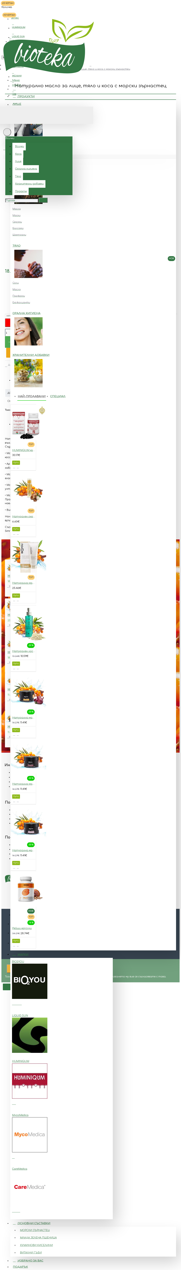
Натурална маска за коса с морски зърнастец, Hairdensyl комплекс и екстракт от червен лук (24, 717)
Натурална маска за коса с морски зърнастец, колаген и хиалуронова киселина (24, 784)
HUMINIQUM (20, 1061)
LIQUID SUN (20, 1015)
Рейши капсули (22, 928)
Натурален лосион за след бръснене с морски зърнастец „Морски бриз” (24, 651)
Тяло (17, 245)
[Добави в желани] (14, 467)
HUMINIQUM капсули (24, 450)
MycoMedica (20, 1115)
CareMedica (19, 1169)
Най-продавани (32, 396)
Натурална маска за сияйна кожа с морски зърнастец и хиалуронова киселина (24, 583)
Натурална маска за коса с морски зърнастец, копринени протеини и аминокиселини (24, 850)
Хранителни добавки (31, 355)
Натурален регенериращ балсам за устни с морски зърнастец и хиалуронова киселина (24, 516)
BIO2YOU (18, 961)
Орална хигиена (26, 313)
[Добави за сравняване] (18, 467)
